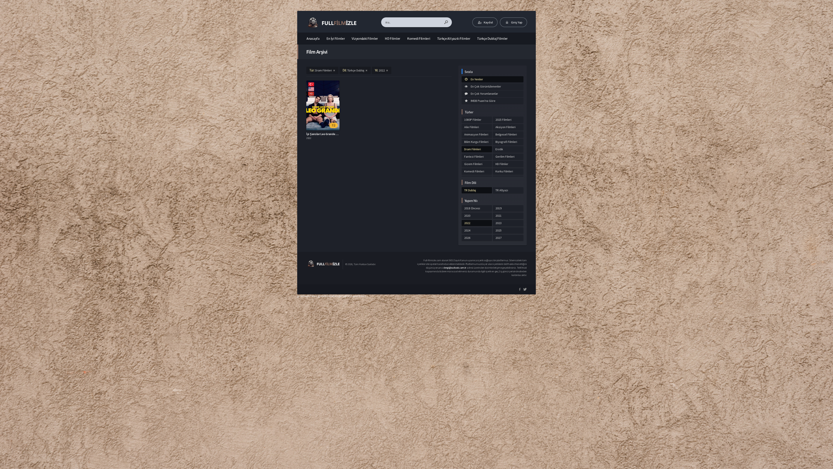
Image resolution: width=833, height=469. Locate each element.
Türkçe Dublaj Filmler (492, 38)
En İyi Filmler (335, 38)
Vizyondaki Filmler (365, 38)
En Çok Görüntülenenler (486, 86)
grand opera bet (355, 296)
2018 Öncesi (472, 208)
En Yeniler (477, 79)
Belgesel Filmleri (506, 134)
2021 (498, 216)
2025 (498, 230)
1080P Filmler (472, 120)
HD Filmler (392, 38)
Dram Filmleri (472, 149)
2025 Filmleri (503, 120)
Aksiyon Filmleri (505, 127)
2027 (498, 238)
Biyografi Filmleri (506, 142)
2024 (467, 230)
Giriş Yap (516, 22)
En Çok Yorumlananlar (484, 94)
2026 (467, 238)
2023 (498, 223)
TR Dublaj (470, 190)
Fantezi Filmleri (474, 157)
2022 (467, 223)
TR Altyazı (501, 190)
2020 (467, 216)
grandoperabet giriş (331, 296)
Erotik (499, 149)
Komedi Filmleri (418, 38)
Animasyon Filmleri (476, 134)
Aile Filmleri (471, 127)
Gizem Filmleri (473, 164)
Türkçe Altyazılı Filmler (453, 38)
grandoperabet (307, 296)
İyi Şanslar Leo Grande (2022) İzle (327, 134)
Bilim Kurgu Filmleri (476, 142)
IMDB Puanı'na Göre (483, 101)
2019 (498, 208)
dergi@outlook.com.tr (454, 267)
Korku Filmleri (504, 171)
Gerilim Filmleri (505, 157)
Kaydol (488, 22)
